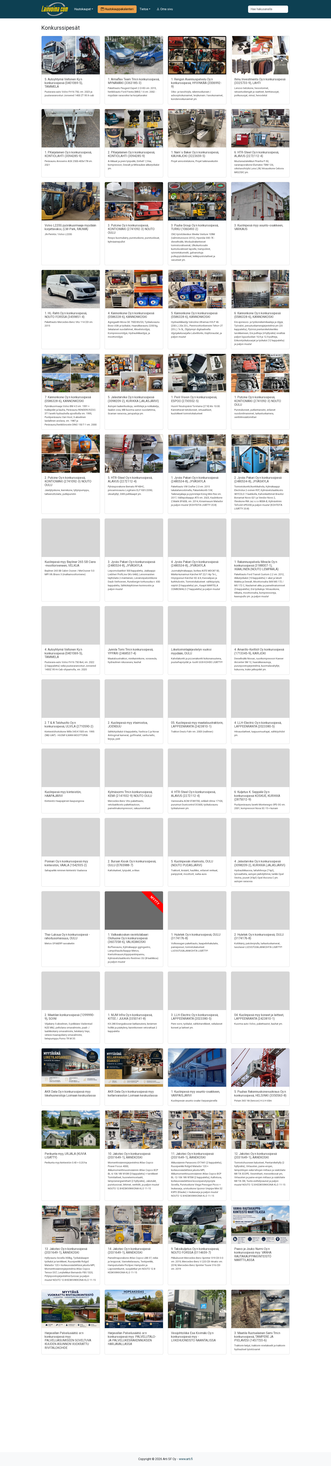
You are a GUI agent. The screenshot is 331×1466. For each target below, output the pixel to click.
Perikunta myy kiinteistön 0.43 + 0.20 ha (66, 1162)
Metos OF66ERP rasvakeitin (60, 943)
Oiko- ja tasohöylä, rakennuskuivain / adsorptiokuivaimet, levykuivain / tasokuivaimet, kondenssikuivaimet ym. (197, 95)
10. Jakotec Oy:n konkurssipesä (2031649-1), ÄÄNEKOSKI (129, 1155)
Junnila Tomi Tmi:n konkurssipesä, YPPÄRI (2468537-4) (130, 651)
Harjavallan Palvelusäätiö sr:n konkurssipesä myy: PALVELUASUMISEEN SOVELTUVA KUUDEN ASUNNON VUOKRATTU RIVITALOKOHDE (68, 1340)
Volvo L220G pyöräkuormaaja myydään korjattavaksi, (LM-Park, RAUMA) (70, 227)
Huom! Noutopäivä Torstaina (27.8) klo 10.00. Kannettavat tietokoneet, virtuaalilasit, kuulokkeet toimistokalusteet (195, 410)
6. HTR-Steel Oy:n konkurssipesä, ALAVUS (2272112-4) (256, 154)
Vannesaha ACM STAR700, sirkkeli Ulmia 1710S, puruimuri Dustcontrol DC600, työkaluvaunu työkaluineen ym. (197, 805)
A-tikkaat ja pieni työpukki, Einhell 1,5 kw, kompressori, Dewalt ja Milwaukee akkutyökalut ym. (133, 165)
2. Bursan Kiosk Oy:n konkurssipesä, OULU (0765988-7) (132, 863)
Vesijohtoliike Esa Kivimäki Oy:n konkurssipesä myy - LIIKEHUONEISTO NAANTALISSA (193, 1336)
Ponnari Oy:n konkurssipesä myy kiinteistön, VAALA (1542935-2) (66, 863)
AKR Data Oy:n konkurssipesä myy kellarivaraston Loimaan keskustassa (132, 1093)
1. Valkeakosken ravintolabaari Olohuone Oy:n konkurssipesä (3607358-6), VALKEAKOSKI (128, 938)
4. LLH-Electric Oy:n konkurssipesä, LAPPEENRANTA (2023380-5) (258, 724)
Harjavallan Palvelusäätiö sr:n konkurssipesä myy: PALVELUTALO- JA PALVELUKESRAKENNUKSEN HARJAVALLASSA (132, 1338)
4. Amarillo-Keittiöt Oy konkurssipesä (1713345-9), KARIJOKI (259, 651)
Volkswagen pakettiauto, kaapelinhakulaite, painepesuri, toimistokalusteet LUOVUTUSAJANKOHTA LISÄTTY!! (194, 947)
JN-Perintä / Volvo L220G (58, 234)
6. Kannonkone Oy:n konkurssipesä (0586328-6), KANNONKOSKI (257, 315)
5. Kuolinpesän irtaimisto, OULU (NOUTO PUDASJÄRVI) (192, 863)
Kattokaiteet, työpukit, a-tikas (123, 870)
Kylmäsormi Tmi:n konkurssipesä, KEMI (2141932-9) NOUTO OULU (130, 793)
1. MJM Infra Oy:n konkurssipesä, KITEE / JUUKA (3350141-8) (130, 1016)
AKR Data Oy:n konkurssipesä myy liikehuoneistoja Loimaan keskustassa (70, 1093)
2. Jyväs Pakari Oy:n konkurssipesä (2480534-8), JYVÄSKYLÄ (258, 479)
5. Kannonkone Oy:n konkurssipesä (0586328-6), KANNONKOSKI (194, 315)
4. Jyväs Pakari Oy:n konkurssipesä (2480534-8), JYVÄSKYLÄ (194, 563)
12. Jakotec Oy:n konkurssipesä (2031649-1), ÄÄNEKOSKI (255, 1155)
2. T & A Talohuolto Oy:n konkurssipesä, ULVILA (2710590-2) (69, 724)
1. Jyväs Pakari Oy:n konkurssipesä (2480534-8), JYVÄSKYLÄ (194, 479)
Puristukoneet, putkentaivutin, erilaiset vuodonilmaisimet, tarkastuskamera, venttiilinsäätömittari (254, 413)
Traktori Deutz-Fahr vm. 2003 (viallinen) (192, 731)
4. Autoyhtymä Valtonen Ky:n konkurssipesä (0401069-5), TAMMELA (64, 653)
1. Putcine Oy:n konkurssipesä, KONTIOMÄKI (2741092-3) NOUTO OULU (257, 400)
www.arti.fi (186, 1459)
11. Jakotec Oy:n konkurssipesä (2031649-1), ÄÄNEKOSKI (192, 1155)
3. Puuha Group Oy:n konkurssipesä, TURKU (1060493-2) (195, 227)
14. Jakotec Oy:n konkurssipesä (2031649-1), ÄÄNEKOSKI (129, 1250)
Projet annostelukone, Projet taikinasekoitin (194, 161)
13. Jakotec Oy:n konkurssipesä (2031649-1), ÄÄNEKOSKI (66, 1250)
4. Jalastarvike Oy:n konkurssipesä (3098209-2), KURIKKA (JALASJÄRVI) (259, 863)
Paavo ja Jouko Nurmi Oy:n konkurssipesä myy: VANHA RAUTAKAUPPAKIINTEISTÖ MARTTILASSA (252, 1254)
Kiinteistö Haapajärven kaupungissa (64, 801)
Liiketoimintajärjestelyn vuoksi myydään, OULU (191, 651)
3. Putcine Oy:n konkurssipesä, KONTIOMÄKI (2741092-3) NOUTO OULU (131, 229)
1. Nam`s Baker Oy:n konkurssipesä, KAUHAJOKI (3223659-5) (195, 154)
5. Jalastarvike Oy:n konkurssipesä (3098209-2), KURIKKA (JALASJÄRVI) (133, 399)
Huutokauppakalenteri (119, 9)
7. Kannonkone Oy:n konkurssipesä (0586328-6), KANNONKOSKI (68, 399)
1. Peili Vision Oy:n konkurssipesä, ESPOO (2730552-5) (194, 399)
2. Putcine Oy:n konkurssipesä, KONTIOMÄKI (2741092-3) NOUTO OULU (68, 481)
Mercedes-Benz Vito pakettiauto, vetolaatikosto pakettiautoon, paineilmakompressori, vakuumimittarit (129, 805)
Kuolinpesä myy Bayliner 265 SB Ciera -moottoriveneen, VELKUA (70, 563)
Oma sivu (166, 9)
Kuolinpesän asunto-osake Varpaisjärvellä (194, 1100)
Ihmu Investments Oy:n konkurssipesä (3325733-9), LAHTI (259, 81)
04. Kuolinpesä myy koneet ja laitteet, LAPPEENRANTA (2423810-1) (259, 1016)
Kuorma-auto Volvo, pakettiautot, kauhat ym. (258, 1023)
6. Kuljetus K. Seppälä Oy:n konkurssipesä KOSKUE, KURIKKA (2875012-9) (257, 795)
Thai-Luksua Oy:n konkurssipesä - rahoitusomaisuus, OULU (67, 936)
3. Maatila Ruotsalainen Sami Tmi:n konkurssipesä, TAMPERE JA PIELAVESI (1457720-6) (257, 1336)
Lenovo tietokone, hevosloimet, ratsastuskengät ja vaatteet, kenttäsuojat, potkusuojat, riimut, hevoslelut (256, 92)
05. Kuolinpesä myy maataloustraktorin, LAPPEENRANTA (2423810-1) (197, 724)
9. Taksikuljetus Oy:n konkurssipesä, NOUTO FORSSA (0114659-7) (195, 1250)
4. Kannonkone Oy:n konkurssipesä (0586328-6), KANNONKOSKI (131, 315)
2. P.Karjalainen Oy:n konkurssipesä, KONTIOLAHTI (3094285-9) (131, 154)
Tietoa (144, 9)
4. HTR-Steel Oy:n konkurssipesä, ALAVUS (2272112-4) (193, 793)
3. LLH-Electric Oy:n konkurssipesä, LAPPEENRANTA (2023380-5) (194, 1016)
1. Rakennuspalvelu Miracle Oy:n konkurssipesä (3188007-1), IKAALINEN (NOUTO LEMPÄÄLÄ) (256, 565)
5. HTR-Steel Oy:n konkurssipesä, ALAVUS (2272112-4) (130, 479)
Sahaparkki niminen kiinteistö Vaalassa (66, 870)
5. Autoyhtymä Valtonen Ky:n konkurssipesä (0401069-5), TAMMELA (64, 82)
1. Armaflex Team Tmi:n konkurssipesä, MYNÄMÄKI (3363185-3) (134, 81)
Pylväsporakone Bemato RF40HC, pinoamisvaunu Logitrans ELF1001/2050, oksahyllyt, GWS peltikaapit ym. (130, 490)
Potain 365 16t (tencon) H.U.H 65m (253, 1100)
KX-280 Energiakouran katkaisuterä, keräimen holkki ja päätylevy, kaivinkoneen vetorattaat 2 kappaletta (132, 1027)
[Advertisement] (165, 1410)
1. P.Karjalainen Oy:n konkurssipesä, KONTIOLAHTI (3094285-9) (68, 154)
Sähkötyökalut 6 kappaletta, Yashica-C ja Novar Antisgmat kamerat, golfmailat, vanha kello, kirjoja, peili (133, 735)
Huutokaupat (82, 9)
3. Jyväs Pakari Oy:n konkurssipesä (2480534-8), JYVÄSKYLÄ (131, 563)
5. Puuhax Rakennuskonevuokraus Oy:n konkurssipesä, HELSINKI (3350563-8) (260, 1093)
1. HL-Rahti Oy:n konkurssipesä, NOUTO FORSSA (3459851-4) (66, 315)
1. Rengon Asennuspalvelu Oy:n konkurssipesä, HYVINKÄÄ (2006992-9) (196, 82)
